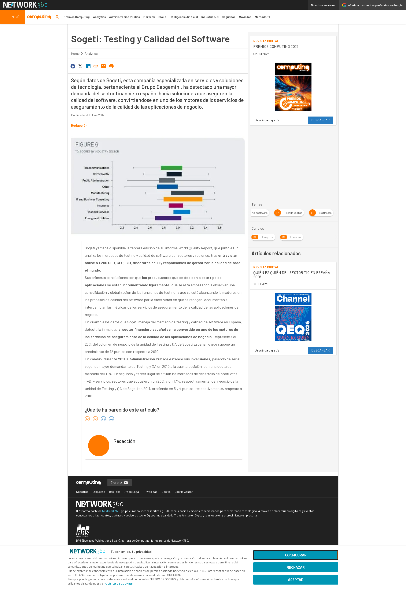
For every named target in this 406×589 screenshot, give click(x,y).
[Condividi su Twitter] (80, 65)
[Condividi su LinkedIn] (88, 65)
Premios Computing (77, 17)
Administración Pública (124, 17)
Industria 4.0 (209, 17)
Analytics (99, 17)
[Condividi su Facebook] (72, 65)
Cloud (162, 17)
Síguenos (117, 482)
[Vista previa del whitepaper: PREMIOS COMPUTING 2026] (293, 87)
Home (75, 53)
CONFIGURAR (296, 555)
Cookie (166, 491)
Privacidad (151, 491)
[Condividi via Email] (103, 65)
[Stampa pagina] (111, 65)
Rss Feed (115, 491)
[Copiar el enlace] (95, 65)
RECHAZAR (296, 567)
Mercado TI (262, 17)
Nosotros (82, 491)
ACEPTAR (295, 579)
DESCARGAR (320, 120)
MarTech (149, 17)
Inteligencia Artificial (184, 17)
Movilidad (245, 17)
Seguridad (229, 17)
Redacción (79, 125)
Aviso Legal (132, 491)
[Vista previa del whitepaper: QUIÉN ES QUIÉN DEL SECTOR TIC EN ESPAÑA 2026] (293, 317)
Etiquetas (98, 491)
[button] (12, 17)
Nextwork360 (110, 511)
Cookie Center (183, 491)
